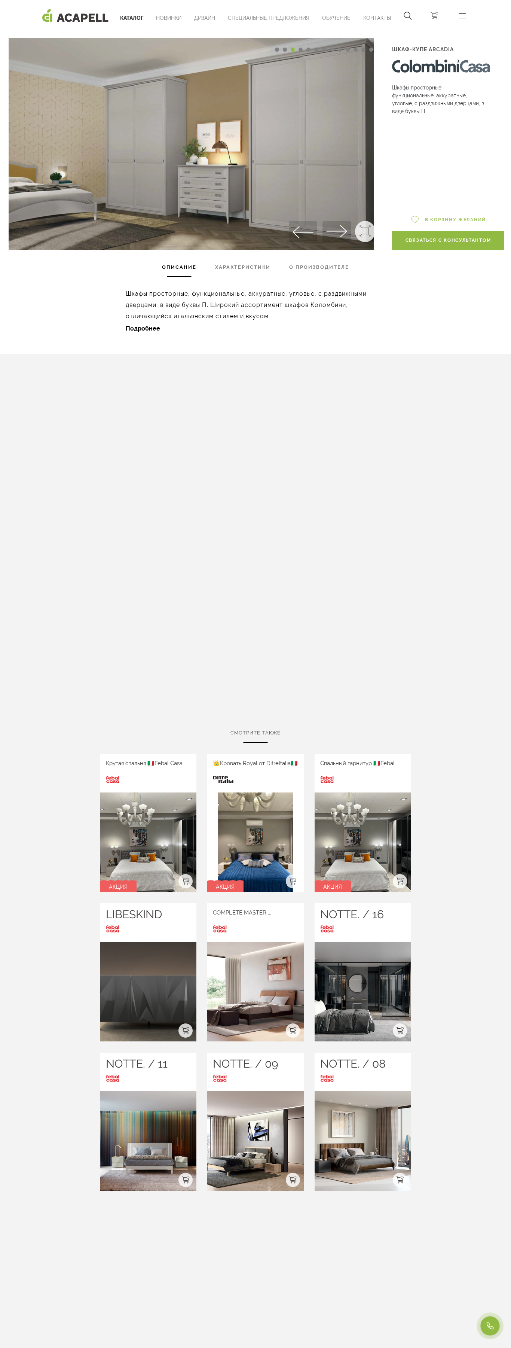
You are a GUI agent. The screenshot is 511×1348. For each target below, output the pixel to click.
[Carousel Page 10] (348, 50)
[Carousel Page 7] (324, 50)
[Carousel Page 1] (277, 50)
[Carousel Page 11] (356, 50)
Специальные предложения (268, 18)
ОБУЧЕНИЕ (336, 18)
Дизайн (204, 18)
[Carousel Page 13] (371, 50)
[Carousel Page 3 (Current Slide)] (293, 50)
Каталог (131, 18)
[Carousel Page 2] (285, 50)
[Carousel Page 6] (316, 50)
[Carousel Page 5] (308, 50)
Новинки (168, 18)
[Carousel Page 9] (340, 50)
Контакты (377, 18)
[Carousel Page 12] (363, 50)
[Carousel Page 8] (332, 50)
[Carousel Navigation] (191, 35)
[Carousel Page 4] (301, 50)
